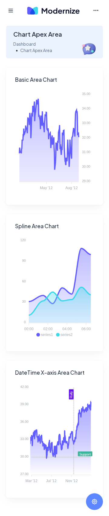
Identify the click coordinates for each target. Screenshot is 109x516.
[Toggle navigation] (95, 10)
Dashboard (24, 44)
